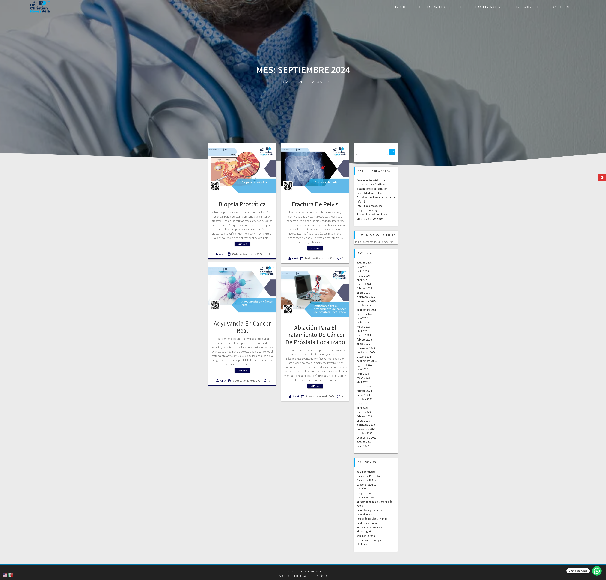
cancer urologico (366, 484)
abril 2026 (362, 280)
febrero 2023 (364, 416)
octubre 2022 (364, 433)
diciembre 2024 (366, 348)
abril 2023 (362, 408)
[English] (5, 575)
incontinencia (364, 514)
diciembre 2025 (366, 297)
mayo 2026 (363, 275)
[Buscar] (392, 152)
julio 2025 (362, 318)
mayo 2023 (363, 403)
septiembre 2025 (367, 309)
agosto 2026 (364, 263)
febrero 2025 (364, 339)
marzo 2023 (364, 412)
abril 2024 (362, 382)
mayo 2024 (363, 378)
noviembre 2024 (366, 352)
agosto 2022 (364, 442)
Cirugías (361, 489)
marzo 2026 (364, 284)
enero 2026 (363, 292)
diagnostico (364, 493)
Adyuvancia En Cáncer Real (242, 327)
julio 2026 (362, 267)
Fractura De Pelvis (315, 204)
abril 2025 (362, 331)
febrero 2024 (364, 390)
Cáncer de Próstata (368, 476)
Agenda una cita (432, 7)
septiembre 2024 (367, 361)
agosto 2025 (364, 314)
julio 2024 (362, 369)
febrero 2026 (364, 288)
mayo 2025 (363, 327)
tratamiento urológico (370, 540)
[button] (597, 571)
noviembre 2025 (366, 301)
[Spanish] (10, 575)
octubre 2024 (364, 356)
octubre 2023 (364, 399)
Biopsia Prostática (242, 204)
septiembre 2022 (367, 437)
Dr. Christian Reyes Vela (480, 7)
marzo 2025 (364, 335)
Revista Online (526, 7)
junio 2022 (363, 446)
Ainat (222, 254)
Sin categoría (364, 531)
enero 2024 (363, 395)
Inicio (400, 7)
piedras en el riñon (367, 523)
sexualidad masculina (369, 527)
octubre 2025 (364, 305)
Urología (362, 544)
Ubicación (560, 7)
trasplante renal (366, 536)
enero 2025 (363, 344)
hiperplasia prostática (369, 510)
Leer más (242, 244)
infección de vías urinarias (372, 518)
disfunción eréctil (367, 497)
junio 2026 (363, 271)
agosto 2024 (364, 365)
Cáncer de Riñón (366, 480)
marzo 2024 (364, 386)
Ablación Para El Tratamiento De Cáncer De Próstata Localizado (315, 335)
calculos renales (366, 472)
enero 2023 (363, 420)
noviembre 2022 (366, 429)
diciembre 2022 (366, 425)
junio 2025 (363, 322)
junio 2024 (363, 373)
